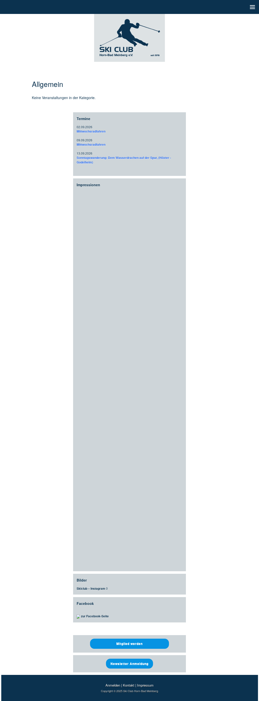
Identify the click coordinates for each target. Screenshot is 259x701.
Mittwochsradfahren (91, 131)
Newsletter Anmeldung (129, 663)
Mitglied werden (129, 643)
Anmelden (112, 685)
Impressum (145, 685)
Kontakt (128, 685)
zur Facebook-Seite (95, 616)
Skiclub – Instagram (91, 588)
